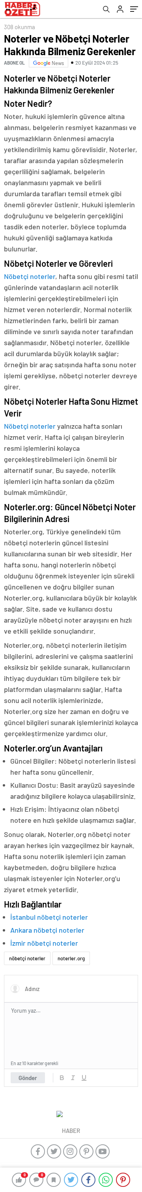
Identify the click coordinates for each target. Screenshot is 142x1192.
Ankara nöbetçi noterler (47, 930)
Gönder (28, 1077)
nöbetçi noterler (27, 958)
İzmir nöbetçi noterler (44, 943)
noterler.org (71, 958)
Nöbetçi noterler (29, 276)
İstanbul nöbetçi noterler (49, 917)
